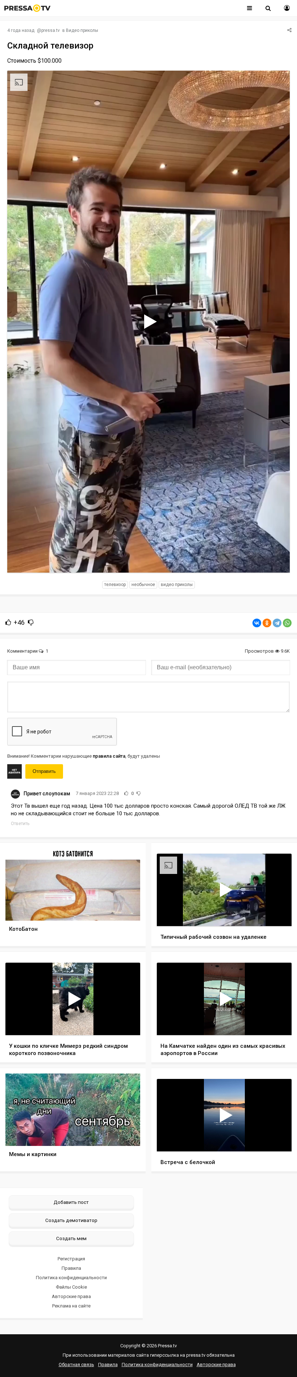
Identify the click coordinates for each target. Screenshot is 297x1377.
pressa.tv (50, 30)
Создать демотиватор (71, 1220)
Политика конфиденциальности (71, 1277)
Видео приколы (82, 30)
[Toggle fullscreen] (275, 560)
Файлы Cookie (71, 1287)
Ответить (20, 823)
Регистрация (71, 1258)
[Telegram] (277, 623)
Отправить (44, 771)
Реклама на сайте (71, 1306)
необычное (143, 584)
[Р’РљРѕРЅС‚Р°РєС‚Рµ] (256, 623)
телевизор (115, 584)
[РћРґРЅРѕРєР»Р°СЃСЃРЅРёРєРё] (267, 623)
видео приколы (177, 584)
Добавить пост (71, 1202)
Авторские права (71, 1296)
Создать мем (71, 1238)
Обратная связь (76, 1364)
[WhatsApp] (287, 623)
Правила (71, 1268)
